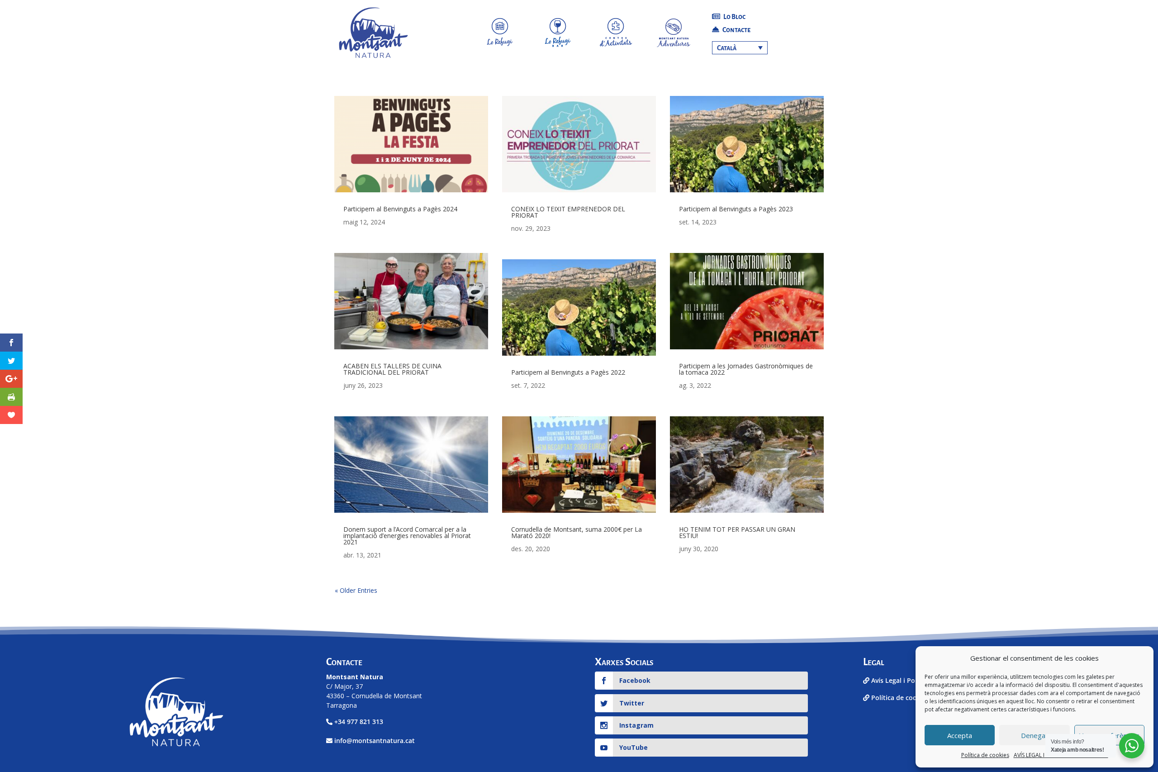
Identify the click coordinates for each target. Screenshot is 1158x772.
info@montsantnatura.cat (374, 740)
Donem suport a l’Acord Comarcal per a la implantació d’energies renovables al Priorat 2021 (407, 535)
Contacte (735, 29)
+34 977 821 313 (358, 721)
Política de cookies (985, 755)
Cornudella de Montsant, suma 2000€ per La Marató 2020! (576, 532)
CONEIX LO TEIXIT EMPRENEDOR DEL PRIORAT (568, 212)
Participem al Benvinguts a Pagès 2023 (736, 209)
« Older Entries (356, 590)
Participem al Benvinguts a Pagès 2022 (568, 372)
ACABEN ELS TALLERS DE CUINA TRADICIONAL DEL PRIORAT (392, 369)
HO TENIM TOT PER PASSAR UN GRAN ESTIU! (737, 532)
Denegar (1034, 735)
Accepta (959, 735)
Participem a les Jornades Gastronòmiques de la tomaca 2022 (746, 369)
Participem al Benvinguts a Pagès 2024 (400, 209)
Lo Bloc (733, 16)
